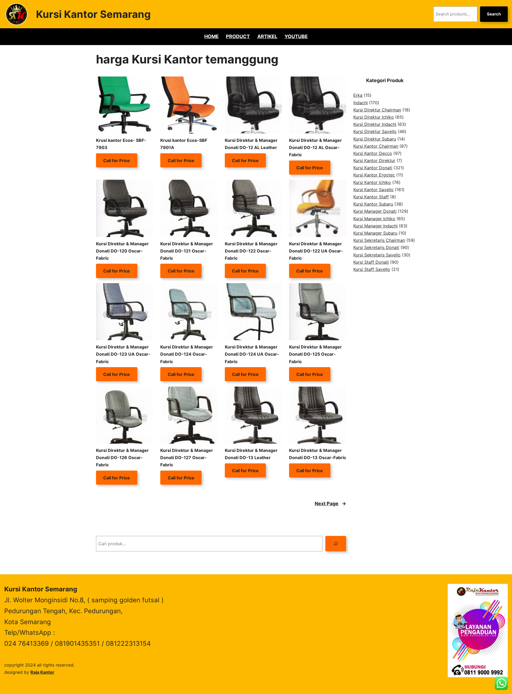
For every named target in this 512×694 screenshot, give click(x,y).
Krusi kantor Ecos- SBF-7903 (121, 144)
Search (494, 14)
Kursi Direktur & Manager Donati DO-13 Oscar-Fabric (317, 454)
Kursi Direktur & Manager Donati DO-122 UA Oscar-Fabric (316, 251)
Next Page (330, 503)
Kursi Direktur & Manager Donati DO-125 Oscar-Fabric (315, 354)
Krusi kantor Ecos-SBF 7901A (183, 144)
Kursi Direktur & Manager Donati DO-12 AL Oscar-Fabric (315, 147)
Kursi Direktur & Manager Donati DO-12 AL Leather (251, 144)
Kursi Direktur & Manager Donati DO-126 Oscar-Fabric (122, 457)
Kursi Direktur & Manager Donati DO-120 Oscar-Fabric (122, 251)
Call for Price (116, 160)
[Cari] (335, 543)
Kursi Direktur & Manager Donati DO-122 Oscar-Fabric (251, 251)
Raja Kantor (42, 672)
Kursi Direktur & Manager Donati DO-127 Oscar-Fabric (186, 457)
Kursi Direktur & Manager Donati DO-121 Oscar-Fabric (186, 251)
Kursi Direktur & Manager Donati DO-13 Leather (251, 454)
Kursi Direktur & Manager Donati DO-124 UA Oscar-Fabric (252, 354)
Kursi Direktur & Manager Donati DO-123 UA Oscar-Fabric (123, 354)
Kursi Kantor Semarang (93, 14)
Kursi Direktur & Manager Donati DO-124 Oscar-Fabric (186, 354)
